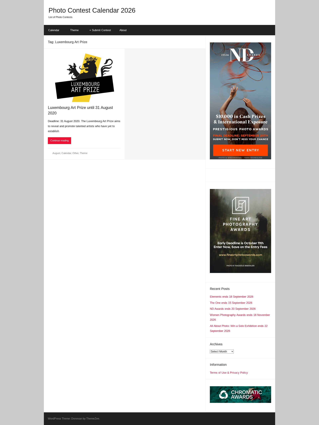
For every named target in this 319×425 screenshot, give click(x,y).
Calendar (53, 30)
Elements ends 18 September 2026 (231, 296)
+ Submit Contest (100, 30)
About (123, 30)
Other (75, 153)
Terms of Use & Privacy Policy (229, 372)
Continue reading (59, 140)
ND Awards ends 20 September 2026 (233, 308)
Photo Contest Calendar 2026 (92, 10)
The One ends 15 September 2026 (231, 302)
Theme (74, 30)
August (56, 153)
